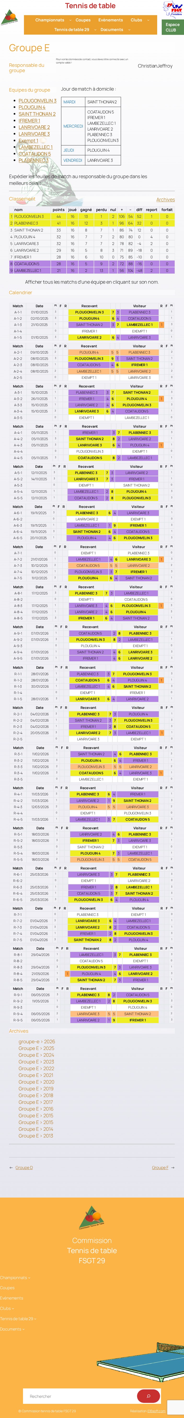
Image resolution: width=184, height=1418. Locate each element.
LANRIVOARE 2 (34, 127)
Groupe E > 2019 (36, 1088)
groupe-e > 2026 (37, 1041)
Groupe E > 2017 (36, 1102)
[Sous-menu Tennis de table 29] (95, 29)
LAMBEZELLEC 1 (36, 147)
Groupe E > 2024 (36, 1055)
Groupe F (160, 1167)
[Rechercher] (148, 1396)
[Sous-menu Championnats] (70, 20)
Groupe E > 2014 (36, 1129)
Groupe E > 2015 (36, 1115)
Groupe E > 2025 (36, 1048)
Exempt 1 (28, 140)
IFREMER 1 (29, 120)
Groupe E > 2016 (36, 1109)
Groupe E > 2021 (36, 1075)
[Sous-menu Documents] (129, 29)
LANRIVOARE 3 (34, 134)
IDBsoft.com (156, 1411)
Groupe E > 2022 (36, 1068)
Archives (165, 199)
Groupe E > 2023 (36, 1061)
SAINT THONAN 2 (37, 114)
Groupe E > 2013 (36, 1135)
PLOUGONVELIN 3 (38, 100)
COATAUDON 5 (35, 153)
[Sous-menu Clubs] (148, 20)
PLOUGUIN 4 (32, 107)
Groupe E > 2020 (36, 1082)
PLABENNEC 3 (34, 160)
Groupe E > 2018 (36, 1095)
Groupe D (24, 1167)
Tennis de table (90, 5)
